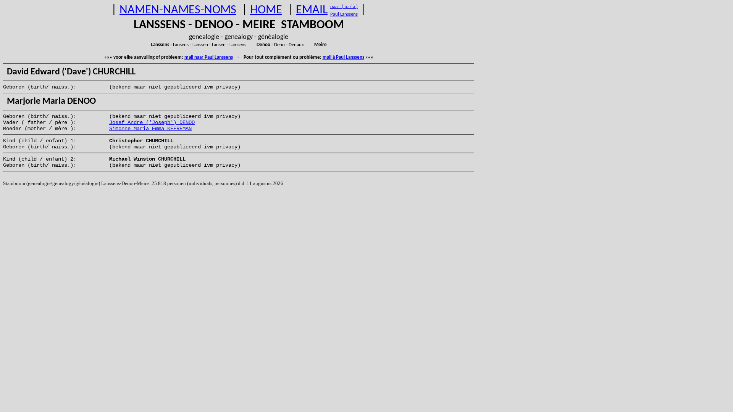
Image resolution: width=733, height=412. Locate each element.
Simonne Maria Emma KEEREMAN (150, 129)
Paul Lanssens (344, 14)
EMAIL (312, 10)
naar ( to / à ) (344, 6)
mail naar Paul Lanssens (208, 57)
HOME (266, 10)
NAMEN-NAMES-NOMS (177, 10)
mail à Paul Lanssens (343, 57)
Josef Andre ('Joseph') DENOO (152, 122)
